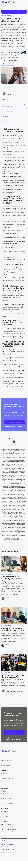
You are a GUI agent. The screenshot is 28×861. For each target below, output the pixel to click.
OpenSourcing (4, 811)
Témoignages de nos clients (7, 778)
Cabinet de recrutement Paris (7, 824)
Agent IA (3, 800)
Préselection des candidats (7, 793)
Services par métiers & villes (7, 803)
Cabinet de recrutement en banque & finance (11, 834)
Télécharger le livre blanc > (7, 65)
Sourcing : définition (5, 775)
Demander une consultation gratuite (14, 732)
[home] (8, 1)
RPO (2, 796)
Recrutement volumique (6, 798)
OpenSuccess (4, 813)
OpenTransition (4, 816)
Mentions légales (5, 846)
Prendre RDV (4, 783)
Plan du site (3, 855)
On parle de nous (5, 780)
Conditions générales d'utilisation (8, 849)
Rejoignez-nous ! (4, 773)
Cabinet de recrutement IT (7, 826)
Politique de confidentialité (7, 844)
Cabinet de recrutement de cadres (8, 829)
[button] (25, 1)
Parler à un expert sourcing (14, 422)
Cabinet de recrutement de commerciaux (10, 831)
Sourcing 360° (4, 791)
